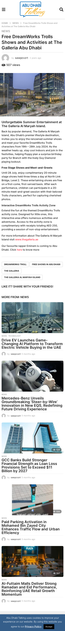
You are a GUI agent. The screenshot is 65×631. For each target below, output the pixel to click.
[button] (4, 9)
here (19, 249)
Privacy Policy (33, 626)
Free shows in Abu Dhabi (46, 264)
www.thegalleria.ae (26, 239)
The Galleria (11, 271)
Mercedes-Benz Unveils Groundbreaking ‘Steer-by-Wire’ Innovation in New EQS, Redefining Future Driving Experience (32, 403)
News (6, 31)
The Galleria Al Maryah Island (22, 277)
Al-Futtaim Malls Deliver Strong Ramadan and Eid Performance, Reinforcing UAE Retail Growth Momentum (29, 589)
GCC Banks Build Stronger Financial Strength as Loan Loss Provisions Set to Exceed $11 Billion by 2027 (29, 465)
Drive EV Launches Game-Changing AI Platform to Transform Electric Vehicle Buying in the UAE (32, 344)
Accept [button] (48, 626)
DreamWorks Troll (15, 264)
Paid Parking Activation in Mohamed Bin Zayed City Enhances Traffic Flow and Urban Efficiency (31, 527)
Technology (14, 336)
